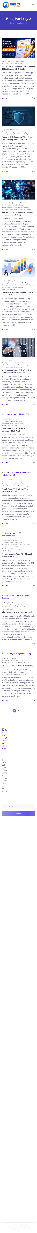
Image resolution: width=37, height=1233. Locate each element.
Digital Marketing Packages (12, 1194)
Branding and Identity (8, 132)
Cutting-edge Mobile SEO (11, 881)
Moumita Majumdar (18, 61)
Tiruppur (5, 1107)
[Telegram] (28, 1220)
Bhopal (4, 1098)
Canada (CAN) (7, 1165)
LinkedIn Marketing (9, 944)
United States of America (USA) (13, 1119)
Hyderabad (6, 1056)
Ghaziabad (6, 998)
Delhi (4, 1020)
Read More (5, 98)
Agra (4, 1076)
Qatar (4, 1143)
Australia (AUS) (7, 1150)
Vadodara (5, 1065)
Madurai (5, 1034)
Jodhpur (5, 1101)
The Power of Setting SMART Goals (17, 612)
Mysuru (5, 1009)
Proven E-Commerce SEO (11, 896)
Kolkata (5, 983)
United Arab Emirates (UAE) (12, 1168)
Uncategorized (27, 209)
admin (16, 129)
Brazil (4, 1171)
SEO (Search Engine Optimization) (12, 63)
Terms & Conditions (9, 1210)
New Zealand (7, 1174)
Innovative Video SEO (9, 893)
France (4, 1156)
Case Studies (7, 1201)
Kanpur (5, 1043)
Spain (4, 1137)
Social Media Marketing (8, 289)
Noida (4, 995)
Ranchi (4, 1050)
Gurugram (6, 1017)
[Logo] (11, 5)
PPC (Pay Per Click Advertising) (11, 549)
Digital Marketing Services (11, 1192)
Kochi (4, 1059)
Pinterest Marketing (9, 928)
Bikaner (5, 1110)
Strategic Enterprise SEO (11, 874)
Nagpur (5, 1040)
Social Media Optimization (11, 923)
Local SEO (15, 547)
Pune (4, 1026)
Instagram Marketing (9, 938)
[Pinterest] (22, 1220)
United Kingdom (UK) (9, 1135)
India (4, 1158)
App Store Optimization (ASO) (12, 908)
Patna (4, 989)
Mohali (4, 1062)
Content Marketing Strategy (12, 953)
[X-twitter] (12, 1220)
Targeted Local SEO (9, 871)
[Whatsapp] (31, 1220)
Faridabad (6, 1084)
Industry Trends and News (9, 207)
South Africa (6, 1140)
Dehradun (5, 1090)
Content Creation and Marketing (24, 285)
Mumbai (5, 1023)
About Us (5, 1185)
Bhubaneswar (7, 1087)
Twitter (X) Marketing (9, 941)
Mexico (4, 1153)
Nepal (4, 1128)
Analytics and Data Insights (22, 283)
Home (12, 23)
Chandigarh (6, 1092)
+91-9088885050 (9, 751)
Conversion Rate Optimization (12, 959)
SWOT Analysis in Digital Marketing (17, 666)
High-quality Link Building (11, 884)
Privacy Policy (7, 1213)
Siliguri (4, 986)
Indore (4, 1031)
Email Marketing (8, 971)
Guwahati (5, 1071)
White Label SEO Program (11, 911)
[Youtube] (25, 1220)
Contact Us (6, 1204)
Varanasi (5, 1074)
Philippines (6, 1125)
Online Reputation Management (13, 956)
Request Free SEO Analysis (11, 974)
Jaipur (4, 1095)
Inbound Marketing (20, 132)
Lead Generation (8, 968)
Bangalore (6, 1053)
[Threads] (18, 1220)
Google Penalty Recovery (11, 905)
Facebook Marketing (9, 935)
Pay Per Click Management (11, 965)
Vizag (4, 1037)
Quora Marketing (8, 925)
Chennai (5, 1028)
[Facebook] (6, 1220)
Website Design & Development (13, 950)
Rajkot (4, 1068)
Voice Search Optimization (9, 551)
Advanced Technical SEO (11, 886)
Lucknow (5, 992)
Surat (4, 1004)
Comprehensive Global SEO (12, 899)
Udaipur (5, 1104)
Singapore (6, 1122)
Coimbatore (6, 1007)
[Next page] (22, 710)
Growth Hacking (6, 205)
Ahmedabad (6, 1001)
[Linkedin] (15, 1220)
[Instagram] (9, 1220)
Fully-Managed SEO (9, 869)
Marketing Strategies (7, 134)
